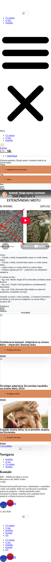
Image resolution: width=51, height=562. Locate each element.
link (11, 6)
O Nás (8, 20)
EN (6, 535)
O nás (7, 528)
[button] (25, 79)
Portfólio (9, 23)
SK (5, 151)
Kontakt (8, 533)
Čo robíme (10, 18)
